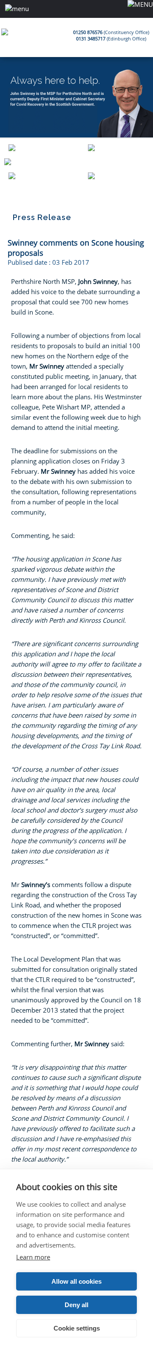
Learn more (33, 1257)
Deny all (76, 1304)
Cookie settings (77, 1328)
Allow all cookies (76, 1281)
